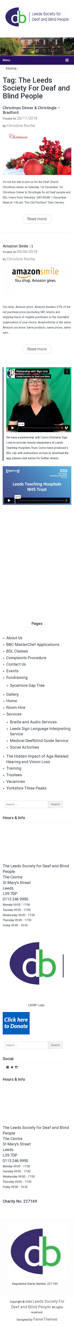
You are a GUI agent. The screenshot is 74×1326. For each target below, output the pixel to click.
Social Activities (24, 747)
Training (13, 768)
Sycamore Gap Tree (27, 685)
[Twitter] (12, 1067)
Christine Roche (21, 125)
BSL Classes (17, 651)
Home (11, 68)
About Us (14, 638)
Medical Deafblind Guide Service (39, 740)
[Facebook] (7, 1067)
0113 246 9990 (15, 899)
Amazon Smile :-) (18, 246)
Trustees (14, 775)
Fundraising (17, 677)
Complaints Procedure (26, 658)
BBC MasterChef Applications (32, 644)
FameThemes (45, 1319)
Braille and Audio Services (33, 722)
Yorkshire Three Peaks (26, 788)
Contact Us (16, 664)
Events (12, 671)
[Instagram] (16, 1067)
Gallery (12, 694)
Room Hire (15, 707)
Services (14, 714)
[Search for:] (25, 804)
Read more (37, 219)
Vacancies (15, 781)
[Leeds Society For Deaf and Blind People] (37, 46)
